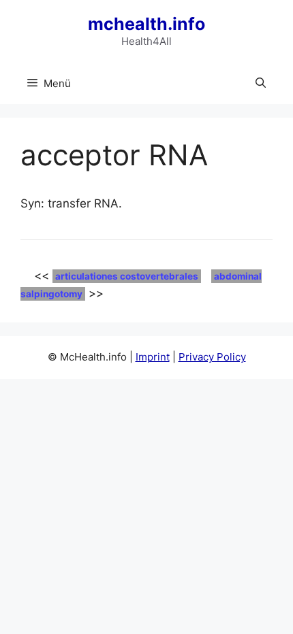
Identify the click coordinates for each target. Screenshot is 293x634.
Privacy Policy (212, 356)
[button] (260, 83)
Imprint (153, 356)
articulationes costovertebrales (126, 276)
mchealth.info (146, 24)
